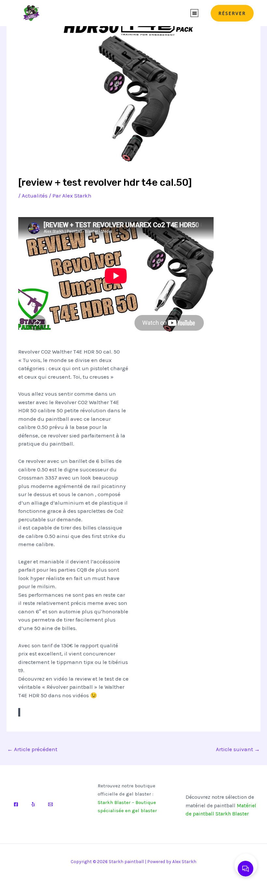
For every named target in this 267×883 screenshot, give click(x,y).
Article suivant (238, 749)
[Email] (50, 804)
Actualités (35, 195)
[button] (194, 13)
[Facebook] (16, 804)
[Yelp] (33, 804)
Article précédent (32, 749)
